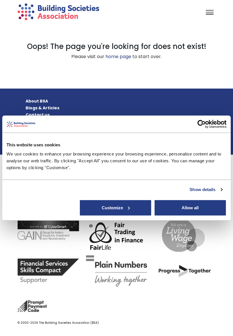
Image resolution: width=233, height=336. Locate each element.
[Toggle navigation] (209, 13)
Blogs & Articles (42, 108)
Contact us (38, 115)
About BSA (37, 101)
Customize (112, 207)
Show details (202, 189)
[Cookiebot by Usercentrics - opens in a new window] (201, 124)
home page (118, 56)
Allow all (190, 207)
